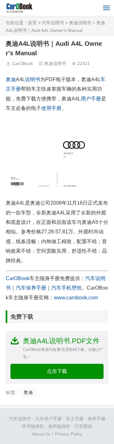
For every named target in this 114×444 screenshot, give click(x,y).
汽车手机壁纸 (66, 288)
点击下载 (57, 371)
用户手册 (91, 98)
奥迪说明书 (80, 22)
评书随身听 (33, 426)
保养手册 (96, 418)
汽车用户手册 (48, 418)
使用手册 (51, 108)
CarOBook (22, 63)
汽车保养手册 (31, 288)
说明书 (32, 79)
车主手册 (75, 418)
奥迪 (11, 79)
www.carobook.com (76, 297)
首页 (32, 22)
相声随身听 (59, 426)
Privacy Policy (68, 433)
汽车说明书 (53, 22)
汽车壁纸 (83, 426)
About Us (41, 433)
